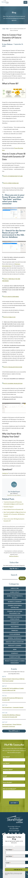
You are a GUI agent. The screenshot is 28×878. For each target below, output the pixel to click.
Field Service (15, 626)
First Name (6, 757)
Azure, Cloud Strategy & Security (15, 597)
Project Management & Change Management (15, 661)
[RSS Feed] (12, 833)
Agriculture (15, 588)
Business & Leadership (14, 601)
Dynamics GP (15, 623)
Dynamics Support (8, 506)
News (14, 649)
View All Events (13, 731)
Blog (7, 28)
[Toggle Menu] (25, 2)
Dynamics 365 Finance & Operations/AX (15, 618)
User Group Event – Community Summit (12, 707)
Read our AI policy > (14, 556)
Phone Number (7, 782)
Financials (14, 630)
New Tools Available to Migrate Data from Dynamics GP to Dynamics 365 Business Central (15, 514)
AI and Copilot (14, 592)
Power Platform (14, 657)
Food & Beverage (14, 634)
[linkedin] (16, 833)
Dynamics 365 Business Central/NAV (15, 606)
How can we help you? (9, 789)
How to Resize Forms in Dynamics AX (13, 509)
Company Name (7, 769)
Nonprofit (14, 653)
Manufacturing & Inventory (15, 641)
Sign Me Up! (13, 568)
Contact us (5, 473)
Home (3, 28)
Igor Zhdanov (8, 44)
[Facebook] (5, 833)
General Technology (14, 638)
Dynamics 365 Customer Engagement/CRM (14, 612)
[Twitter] (8, 833)
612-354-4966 (14, 828)
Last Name (6, 763)
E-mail (4, 776)
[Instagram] (19, 833)
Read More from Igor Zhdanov (14, 495)
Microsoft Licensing (14, 645)
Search (14, 575)
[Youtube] (23, 833)
